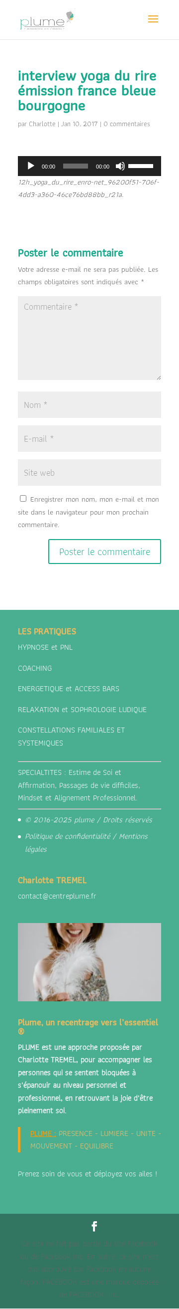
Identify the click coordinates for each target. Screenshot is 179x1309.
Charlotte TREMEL (47, 1059)
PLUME (41, 1133)
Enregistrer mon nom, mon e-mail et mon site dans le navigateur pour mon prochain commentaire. (88, 512)
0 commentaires (126, 123)
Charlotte (42, 123)
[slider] (142, 165)
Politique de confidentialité (67, 836)
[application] (89, 166)
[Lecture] (31, 166)
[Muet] (120, 166)
